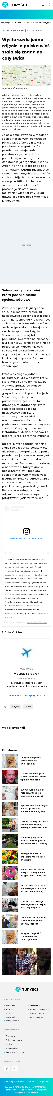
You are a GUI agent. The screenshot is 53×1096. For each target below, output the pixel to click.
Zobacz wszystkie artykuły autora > (26, 695)
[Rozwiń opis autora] (26, 690)
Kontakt (31, 1081)
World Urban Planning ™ (38, 622)
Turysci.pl (5, 23)
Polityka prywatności (14, 1081)
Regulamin (44, 1081)
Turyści (15, 707)
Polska (18, 23)
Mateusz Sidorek (15, 30)
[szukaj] (49, 4)
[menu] (43, 4)
